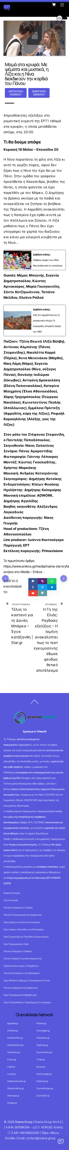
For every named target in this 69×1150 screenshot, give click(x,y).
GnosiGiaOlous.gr (15, 1045)
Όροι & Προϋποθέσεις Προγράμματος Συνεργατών (27, 1002)
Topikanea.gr (42, 1045)
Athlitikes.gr (12, 1030)
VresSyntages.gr (44, 1074)
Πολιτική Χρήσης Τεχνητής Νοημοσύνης (23, 958)
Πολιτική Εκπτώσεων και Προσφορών (22, 973)
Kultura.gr (11, 1059)
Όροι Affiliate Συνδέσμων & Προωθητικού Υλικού (27, 980)
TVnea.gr (40, 1059)
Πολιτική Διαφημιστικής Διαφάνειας (21, 987)
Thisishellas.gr (43, 1037)
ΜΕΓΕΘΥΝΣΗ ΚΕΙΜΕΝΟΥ (16, 93)
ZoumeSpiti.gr (42, 1095)
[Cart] (53, 4)
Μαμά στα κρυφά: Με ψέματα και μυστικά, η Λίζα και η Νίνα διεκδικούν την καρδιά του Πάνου (26, 74)
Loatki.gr (11, 1066)
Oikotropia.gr (13, 1095)
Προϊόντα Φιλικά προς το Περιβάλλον (21, 966)
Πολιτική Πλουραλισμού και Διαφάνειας (23, 914)
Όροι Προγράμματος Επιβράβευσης (20, 995)
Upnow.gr (40, 1066)
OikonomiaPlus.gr (15, 1088)
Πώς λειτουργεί (11, 900)
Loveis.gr (11, 1074)
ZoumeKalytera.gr (44, 1088)
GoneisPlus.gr (13, 1052)
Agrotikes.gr (12, 1023)
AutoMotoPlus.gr (15, 1037)
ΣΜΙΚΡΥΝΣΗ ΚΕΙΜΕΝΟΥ (39, 93)
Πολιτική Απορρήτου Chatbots (18, 951)
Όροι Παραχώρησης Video (16, 944)
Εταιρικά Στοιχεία (12, 893)
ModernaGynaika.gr (16, 1081)
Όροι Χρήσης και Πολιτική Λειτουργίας (22, 922)
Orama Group (23, 1122)
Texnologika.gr (43, 1030)
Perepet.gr (12, 1102)
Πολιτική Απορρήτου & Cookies (18, 907)
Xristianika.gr (42, 1081)
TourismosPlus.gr (44, 1052)
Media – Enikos (31, 572)
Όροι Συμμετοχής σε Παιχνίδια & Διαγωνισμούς (26, 936)
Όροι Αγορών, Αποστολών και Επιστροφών (24, 929)
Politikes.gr (41, 1023)
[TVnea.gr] (7, 8)
